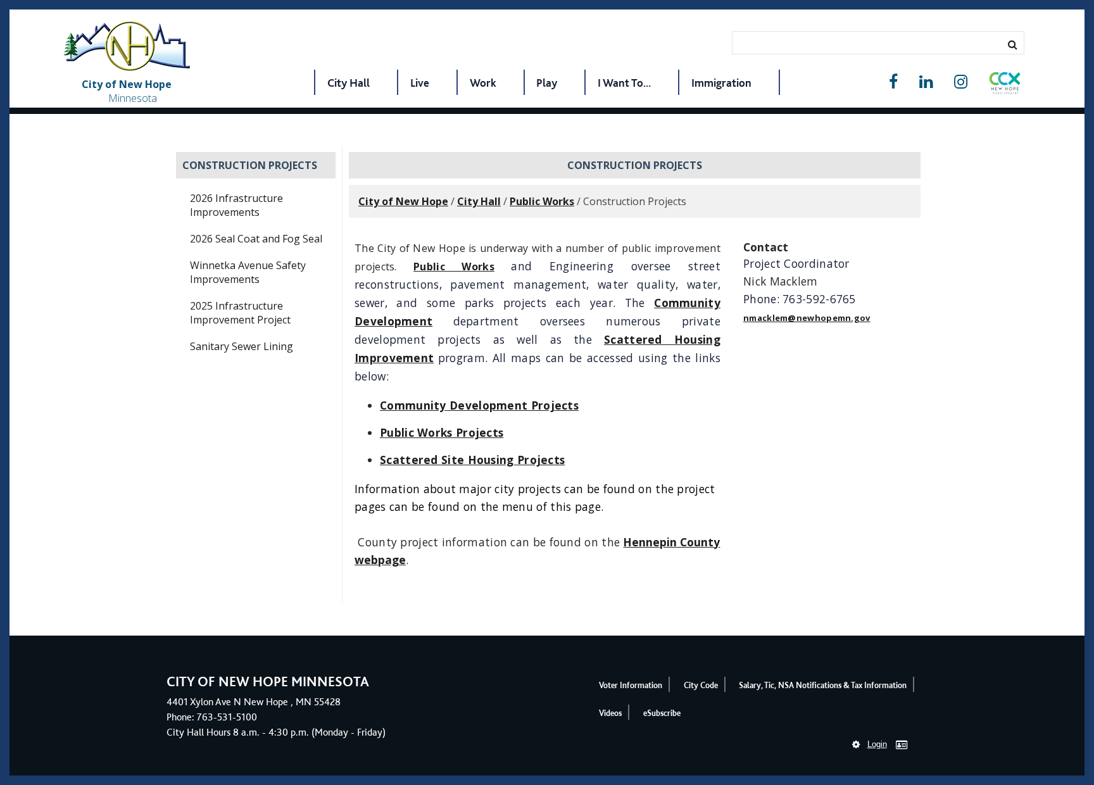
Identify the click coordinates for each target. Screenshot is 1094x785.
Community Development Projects (479, 405)
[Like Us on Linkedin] (926, 82)
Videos (610, 713)
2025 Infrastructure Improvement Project (240, 313)
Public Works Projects (441, 432)
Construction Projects (249, 165)
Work (483, 82)
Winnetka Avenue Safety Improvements (248, 272)
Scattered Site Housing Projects (472, 459)
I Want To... (624, 82)
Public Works (542, 201)
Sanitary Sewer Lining (241, 346)
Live (419, 82)
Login (877, 744)
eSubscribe (662, 713)
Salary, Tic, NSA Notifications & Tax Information (823, 685)
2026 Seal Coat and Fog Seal (256, 239)
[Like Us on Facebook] (893, 82)
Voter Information (630, 685)
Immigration (721, 82)
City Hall (348, 82)
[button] (1005, 85)
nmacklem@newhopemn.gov (807, 317)
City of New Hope (403, 201)
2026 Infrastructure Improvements (236, 205)
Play (546, 82)
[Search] (1012, 44)
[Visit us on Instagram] (960, 82)
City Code (701, 685)
